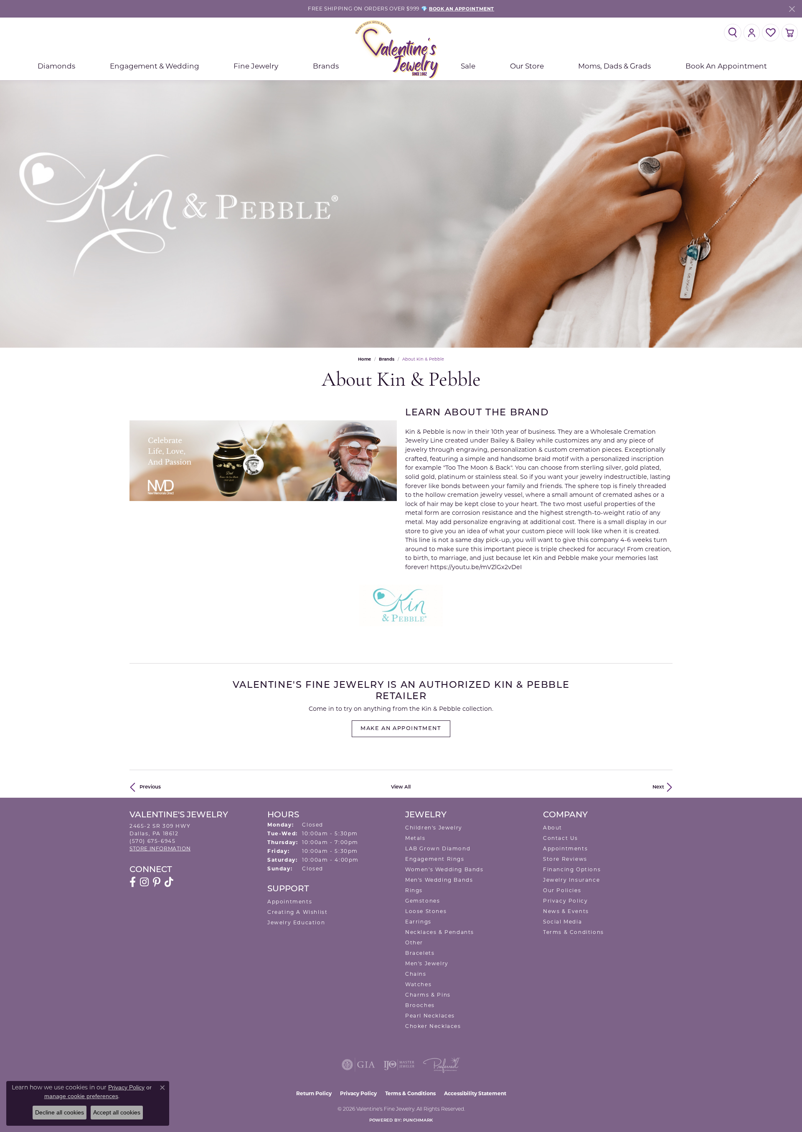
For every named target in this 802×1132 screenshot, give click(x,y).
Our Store (527, 66)
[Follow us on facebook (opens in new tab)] (132, 882)
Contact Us (560, 838)
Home (364, 359)
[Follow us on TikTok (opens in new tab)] (169, 882)
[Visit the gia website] (358, 1064)
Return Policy (314, 1093)
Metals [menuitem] (415, 838)
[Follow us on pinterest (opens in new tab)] (156, 882)
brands (386, 359)
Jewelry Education (296, 922)
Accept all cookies (116, 1112)
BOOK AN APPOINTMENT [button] (461, 9)
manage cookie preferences (81, 1096)
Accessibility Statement (475, 1093)
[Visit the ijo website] (399, 1064)
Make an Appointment (400, 728)
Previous (150, 787)
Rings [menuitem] (414, 890)
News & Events (566, 911)
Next (658, 787)
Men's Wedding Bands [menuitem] (439, 880)
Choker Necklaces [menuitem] (433, 1026)
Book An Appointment (726, 66)
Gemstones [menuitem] (422, 901)
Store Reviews (565, 859)
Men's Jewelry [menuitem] (427, 963)
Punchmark (418, 1120)
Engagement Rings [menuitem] (434, 859)
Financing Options (572, 869)
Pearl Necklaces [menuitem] (430, 1015)
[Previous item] (136, 460)
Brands (326, 66)
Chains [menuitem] (415, 974)
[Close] (792, 9)
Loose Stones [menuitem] (426, 911)
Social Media (562, 921)
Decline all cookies (59, 1112)
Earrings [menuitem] (418, 921)
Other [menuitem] (414, 942)
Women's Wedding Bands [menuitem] (444, 869)
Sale (468, 66)
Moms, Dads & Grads (614, 66)
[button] (732, 32)
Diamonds (56, 66)
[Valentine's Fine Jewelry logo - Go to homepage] (401, 49)
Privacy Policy (565, 901)
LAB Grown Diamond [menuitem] (437, 848)
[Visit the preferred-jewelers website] (441, 1064)
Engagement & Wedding (154, 66)
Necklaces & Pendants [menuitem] (439, 932)
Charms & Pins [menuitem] (428, 995)
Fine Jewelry (255, 66)
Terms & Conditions (573, 932)
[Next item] (390, 460)
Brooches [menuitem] (420, 1005)
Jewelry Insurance (571, 880)
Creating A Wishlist (297, 912)
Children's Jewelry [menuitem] (433, 827)
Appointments (289, 901)
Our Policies (562, 890)
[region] (263, 461)
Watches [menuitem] (418, 984)
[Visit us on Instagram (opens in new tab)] (144, 882)
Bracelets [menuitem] (419, 953)
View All (401, 787)
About (552, 827)
